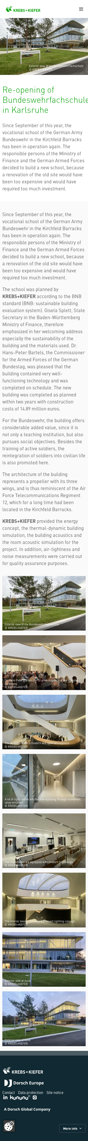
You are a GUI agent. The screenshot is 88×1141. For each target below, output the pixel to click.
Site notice (54, 1092)
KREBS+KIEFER (23, 9)
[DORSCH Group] (24, 1084)
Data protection (30, 1092)
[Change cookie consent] (9, 1126)
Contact (8, 1092)
